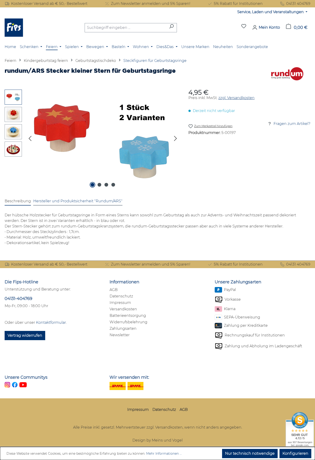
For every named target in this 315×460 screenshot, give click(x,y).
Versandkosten (123, 309)
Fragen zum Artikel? (291, 123)
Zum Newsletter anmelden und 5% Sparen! (150, 3)
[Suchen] (171, 27)
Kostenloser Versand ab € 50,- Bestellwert (49, 3)
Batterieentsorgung (128, 315)
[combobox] (125, 27)
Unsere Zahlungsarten (238, 281)
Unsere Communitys (26, 377)
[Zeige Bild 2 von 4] (99, 185)
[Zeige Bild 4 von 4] (113, 185)
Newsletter (120, 335)
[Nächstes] (175, 139)
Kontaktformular (51, 322)
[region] (92, 139)
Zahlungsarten (123, 328)
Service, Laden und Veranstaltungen (271, 12)
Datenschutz (121, 296)
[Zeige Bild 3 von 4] (106, 185)
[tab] (18, 201)
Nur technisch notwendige (250, 453)
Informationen (124, 281)
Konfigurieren (295, 453)
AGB (114, 290)
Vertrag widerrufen (25, 335)
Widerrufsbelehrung (128, 322)
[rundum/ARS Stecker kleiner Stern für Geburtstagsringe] (103, 139)
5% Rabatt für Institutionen (238, 3)
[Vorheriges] (30, 139)
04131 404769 (298, 3)
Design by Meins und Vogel (157, 440)
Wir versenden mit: (129, 377)
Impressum (120, 302)
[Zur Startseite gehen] (14, 27)
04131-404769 (18, 298)
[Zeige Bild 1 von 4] (92, 185)
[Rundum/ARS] (287, 73)
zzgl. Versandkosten (236, 98)
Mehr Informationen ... (164, 453)
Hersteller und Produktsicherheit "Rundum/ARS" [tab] (77, 201)
